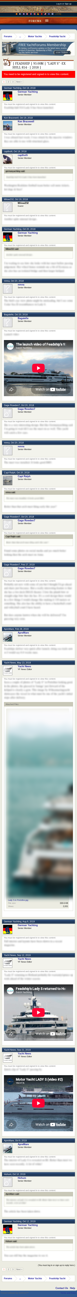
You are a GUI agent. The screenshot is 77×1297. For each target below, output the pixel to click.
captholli (8, 151)
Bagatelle (9, 314)
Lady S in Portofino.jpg (18, 900)
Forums (35, 20)
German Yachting (12, 88)
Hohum (7, 1174)
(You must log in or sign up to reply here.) (56, 1265)
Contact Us (62, 1288)
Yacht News (10, 662)
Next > (19, 82)
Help (72, 1288)
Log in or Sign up (63, 4)
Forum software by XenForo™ (15, 1293)
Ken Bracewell (11, 118)
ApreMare (9, 629)
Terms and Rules (68, 1293)
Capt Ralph (10, 472)
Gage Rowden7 (12, 405)
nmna (7, 281)
